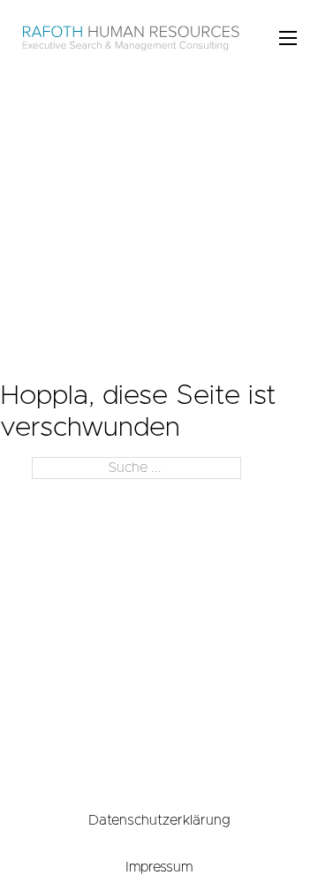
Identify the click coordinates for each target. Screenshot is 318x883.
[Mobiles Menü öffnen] (288, 38)
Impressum (159, 867)
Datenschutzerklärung (159, 820)
